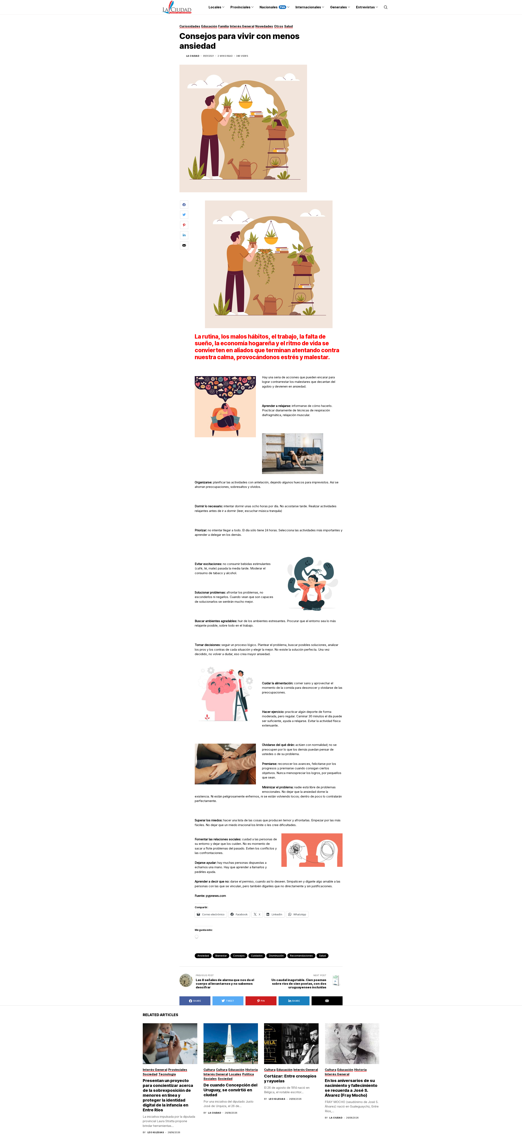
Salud (322, 955)
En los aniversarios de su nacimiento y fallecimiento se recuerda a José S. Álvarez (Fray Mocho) (351, 1088)
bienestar (221, 955)
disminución (276, 955)
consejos (239, 955)
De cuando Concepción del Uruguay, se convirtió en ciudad (230, 1090)
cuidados (257, 955)
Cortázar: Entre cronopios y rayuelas (290, 1078)
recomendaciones (301, 955)
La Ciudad (192, 56)
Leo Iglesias (155, 1132)
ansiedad (203, 955)
